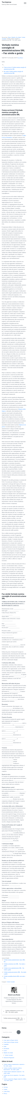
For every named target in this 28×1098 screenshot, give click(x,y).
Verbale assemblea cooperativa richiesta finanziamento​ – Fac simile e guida (13, 1068)
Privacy (5, 1093)
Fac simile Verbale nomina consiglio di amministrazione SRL (13, 72)
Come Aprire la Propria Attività (11, 1040)
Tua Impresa (6, 2)
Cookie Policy (7, 1091)
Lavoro (5, 1050)
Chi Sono (6, 1087)
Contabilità (6, 1044)
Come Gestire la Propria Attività (11, 1042)
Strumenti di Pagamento (9, 1057)
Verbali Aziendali (11, 981)
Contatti (5, 1089)
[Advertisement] (14, 21)
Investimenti (6, 1048)
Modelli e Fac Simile (8, 1052)
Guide (5, 1046)
